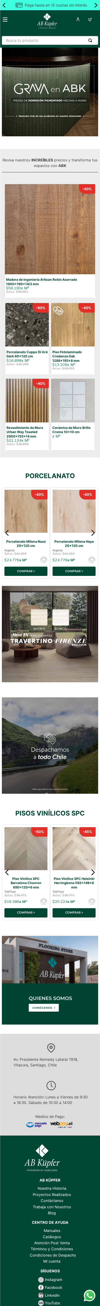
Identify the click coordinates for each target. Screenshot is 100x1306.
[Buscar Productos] (91, 40)
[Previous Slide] (4, 5)
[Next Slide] (96, 5)
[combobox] (50, 40)
